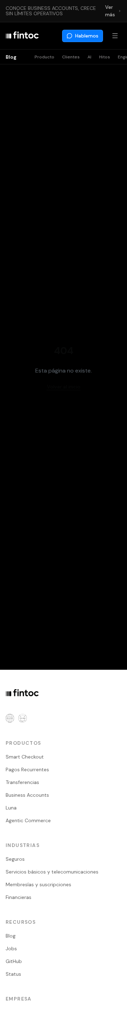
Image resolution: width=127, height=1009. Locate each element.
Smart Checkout (25, 757)
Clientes (71, 57)
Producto (44, 57)
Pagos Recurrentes (27, 769)
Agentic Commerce (28, 820)
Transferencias (22, 782)
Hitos (104, 57)
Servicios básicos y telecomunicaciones (52, 872)
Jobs (11, 948)
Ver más (110, 11)
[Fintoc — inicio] (22, 35)
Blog (11, 57)
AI (89, 57)
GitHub (14, 961)
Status (13, 974)
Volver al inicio (63, 387)
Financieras (18, 897)
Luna (11, 808)
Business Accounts (27, 795)
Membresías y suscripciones (38, 884)
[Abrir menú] (115, 35)
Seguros (15, 859)
